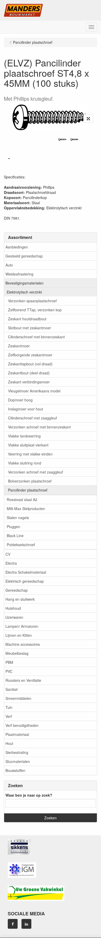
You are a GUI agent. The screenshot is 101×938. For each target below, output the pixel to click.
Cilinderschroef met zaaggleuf (32, 417)
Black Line (15, 535)
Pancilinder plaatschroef (27, 490)
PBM (9, 662)
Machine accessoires (22, 644)
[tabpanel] (62, 139)
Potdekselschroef (21, 544)
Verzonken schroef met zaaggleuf (35, 472)
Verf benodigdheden (22, 725)
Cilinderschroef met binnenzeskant (36, 336)
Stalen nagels (18, 517)
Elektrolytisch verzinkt (24, 292)
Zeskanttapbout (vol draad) (30, 363)
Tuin (8, 707)
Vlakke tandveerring (24, 435)
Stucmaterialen (17, 761)
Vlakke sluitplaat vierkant (28, 445)
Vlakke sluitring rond (24, 463)
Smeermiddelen (18, 698)
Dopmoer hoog (20, 399)
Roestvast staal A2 (22, 499)
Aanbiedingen (16, 246)
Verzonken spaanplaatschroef (32, 300)
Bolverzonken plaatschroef (30, 481)
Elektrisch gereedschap (24, 581)
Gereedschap (16, 590)
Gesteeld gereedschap (24, 256)
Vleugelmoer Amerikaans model (34, 390)
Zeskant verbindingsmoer (29, 381)
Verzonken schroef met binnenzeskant (39, 426)
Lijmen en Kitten (18, 635)
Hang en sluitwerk (20, 599)
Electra (11, 563)
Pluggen (13, 526)
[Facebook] (13, 924)
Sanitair (11, 689)
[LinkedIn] (26, 924)
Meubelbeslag (16, 653)
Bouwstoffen (15, 770)
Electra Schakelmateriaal (25, 572)
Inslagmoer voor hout (25, 408)
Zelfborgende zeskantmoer (30, 354)
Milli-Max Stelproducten (26, 508)
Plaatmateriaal (17, 734)
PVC (8, 671)
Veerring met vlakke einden (30, 454)
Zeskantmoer (19, 345)
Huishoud (13, 608)
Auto (9, 265)
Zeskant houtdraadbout (27, 318)
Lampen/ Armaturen (21, 626)
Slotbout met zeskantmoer (29, 327)
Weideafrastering (19, 274)
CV (7, 554)
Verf (8, 716)
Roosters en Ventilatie (23, 680)
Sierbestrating (16, 752)
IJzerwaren (14, 617)
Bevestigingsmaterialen (24, 283)
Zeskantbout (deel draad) (29, 372)
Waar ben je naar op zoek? (28, 795)
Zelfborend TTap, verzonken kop (35, 309)
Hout (9, 743)
